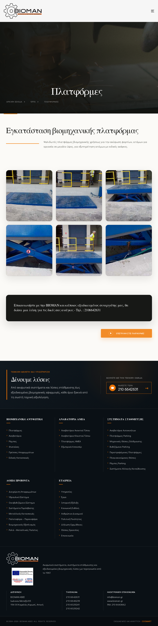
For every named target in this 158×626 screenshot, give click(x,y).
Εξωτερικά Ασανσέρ (71, 446)
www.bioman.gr (115, 600)
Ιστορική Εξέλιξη (69, 502)
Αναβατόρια (15, 435)
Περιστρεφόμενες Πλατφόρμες (126, 452)
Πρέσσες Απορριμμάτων (21, 452)
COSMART (147, 621)
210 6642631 (73, 597)
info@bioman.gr (115, 597)
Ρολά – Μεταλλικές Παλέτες (23, 529)
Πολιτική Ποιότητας (71, 519)
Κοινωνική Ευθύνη (70, 508)
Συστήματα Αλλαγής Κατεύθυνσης (128, 468)
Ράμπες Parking (118, 463)
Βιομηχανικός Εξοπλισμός (22, 524)
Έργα (63, 497)
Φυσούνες (14, 446)
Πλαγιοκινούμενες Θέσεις (123, 457)
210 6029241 (73, 604)
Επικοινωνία (67, 535)
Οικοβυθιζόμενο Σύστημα (22, 502)
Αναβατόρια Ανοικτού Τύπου (75, 430)
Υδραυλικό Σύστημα (19, 497)
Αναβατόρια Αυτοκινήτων (123, 430)
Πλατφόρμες (15, 430)
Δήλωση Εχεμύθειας (71, 524)
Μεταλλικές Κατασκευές (21, 513)
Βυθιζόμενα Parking (120, 446)
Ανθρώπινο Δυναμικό (72, 513)
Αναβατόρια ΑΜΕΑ (72, 419)
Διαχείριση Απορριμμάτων (22, 491)
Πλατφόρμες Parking (120, 435)
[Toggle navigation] (129, 11)
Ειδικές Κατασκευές (19, 457)
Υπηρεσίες (66, 491)
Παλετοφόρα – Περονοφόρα (23, 519)
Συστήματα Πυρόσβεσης (21, 508)
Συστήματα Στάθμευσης (125, 419)
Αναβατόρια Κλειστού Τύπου (75, 435)
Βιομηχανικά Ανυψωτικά (24, 419)
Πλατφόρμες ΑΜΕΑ (71, 441)
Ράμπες (13, 441)
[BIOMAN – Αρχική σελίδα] (22, 568)
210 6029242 (73, 608)
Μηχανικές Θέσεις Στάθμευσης (126, 441)
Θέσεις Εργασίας (70, 529)
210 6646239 (73, 600)
